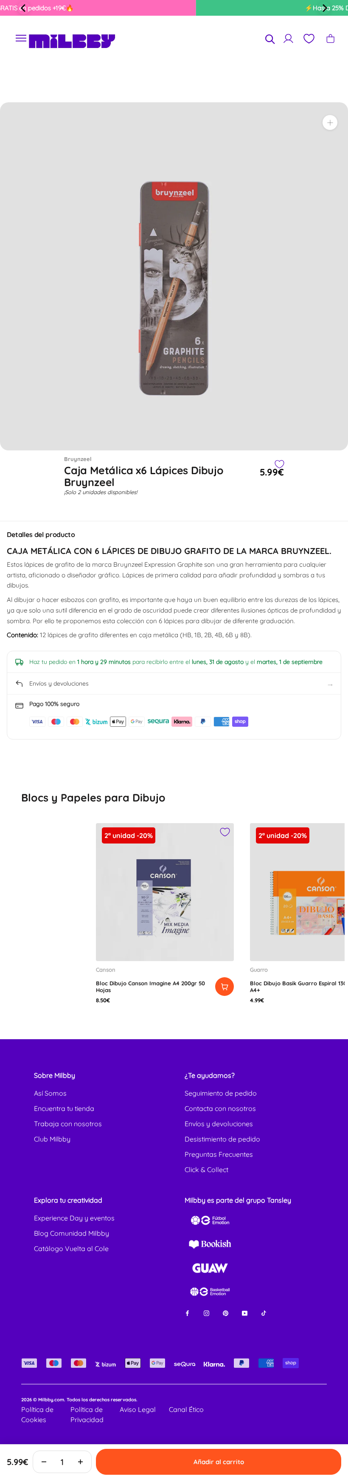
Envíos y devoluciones (219, 1123)
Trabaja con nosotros (68, 1123)
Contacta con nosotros (220, 1108)
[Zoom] (330, 122)
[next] (324, 8)
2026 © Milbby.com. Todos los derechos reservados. (79, 1400)
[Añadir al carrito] (224, 986)
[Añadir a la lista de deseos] (279, 464)
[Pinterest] (225, 1312)
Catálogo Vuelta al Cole (71, 1248)
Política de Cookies (37, 1414)
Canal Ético (186, 1409)
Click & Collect (206, 1169)
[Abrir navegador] (21, 38)
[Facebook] (187, 1312)
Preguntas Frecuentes (219, 1154)
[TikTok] (264, 1312)
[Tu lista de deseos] (308, 38)
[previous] (23, 8)
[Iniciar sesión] (288, 38)
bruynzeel (78, 459)
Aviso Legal (138, 1409)
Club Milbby (52, 1139)
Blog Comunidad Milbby (71, 1233)
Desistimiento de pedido (222, 1139)
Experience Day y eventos (74, 1218)
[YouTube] (244, 1312)
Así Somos (50, 1093)
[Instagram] (206, 1312)
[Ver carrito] (330, 38)
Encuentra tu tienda (64, 1108)
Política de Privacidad (87, 1414)
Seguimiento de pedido (221, 1093)
